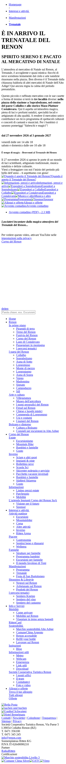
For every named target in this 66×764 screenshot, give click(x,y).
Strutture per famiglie (28, 553)
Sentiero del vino (26, 599)
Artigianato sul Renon (29, 586)
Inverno (13, 454)
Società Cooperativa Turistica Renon (30, 672)
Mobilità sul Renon (27, 615)
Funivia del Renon (27, 335)
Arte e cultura (17, 394)
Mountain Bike (25, 444)
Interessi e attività (19, 510)
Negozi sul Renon (26, 582)
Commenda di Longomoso (31, 414)
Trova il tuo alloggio (20, 691)
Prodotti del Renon (27, 589)
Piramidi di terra (25, 328)
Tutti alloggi (16, 695)
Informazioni (16, 487)
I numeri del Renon (27, 421)
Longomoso (23, 364)
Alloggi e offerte (18, 688)
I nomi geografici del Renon (32, 404)
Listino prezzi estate (27, 490)
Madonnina (22, 381)
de (2, 308)
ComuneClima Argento (29, 632)
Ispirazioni (15, 645)
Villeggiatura (23, 398)
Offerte (13, 698)
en (7, 308)
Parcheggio (22, 493)
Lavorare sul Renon (27, 642)
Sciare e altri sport (26, 457)
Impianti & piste (25, 460)
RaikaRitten (8, 750)
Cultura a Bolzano (26, 427)
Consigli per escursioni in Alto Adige (37, 431)
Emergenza (22, 662)
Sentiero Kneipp (25, 596)
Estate (12, 437)
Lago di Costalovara (28, 341)
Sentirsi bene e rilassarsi (30, 543)
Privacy (17, 721)
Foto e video (23, 685)
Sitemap (6, 721)
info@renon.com (11, 737)
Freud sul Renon (25, 407)
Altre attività (23, 526)
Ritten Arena (23, 533)
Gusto (19, 450)
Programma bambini (28, 556)
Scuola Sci (22, 467)
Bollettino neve (25, 464)
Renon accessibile (26, 635)
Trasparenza (49, 717)
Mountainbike (24, 520)
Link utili (21, 665)
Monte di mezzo (25, 368)
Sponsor (21, 506)
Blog (19, 648)
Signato (20, 384)
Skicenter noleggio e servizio (33, 470)
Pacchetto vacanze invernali (32, 473)
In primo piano (17, 325)
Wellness (21, 546)
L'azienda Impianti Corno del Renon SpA (33, 500)
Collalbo (21, 355)
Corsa (19, 523)
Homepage (15, 4)
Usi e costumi (24, 417)
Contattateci (23, 681)
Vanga (19, 378)
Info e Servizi (16, 606)
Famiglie (14, 549)
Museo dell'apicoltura (28, 401)
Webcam (21, 658)
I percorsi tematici (26, 348)
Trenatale (21, 573)
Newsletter (19, 717)
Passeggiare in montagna (30, 345)
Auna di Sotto (24, 361)
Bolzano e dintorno (20, 424)
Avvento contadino (29, 212)
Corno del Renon (26, 338)
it (5, 308)
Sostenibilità (16, 625)
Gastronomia (23, 539)
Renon (12, 322)
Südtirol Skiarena (26, 480)
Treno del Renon (26, 331)
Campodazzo (23, 388)
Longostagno (23, 371)
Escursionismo (24, 440)
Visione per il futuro (27, 503)
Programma (23, 569)
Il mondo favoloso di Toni (31, 563)
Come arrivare (24, 612)
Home (12, 318)
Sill (18, 391)
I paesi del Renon (19, 351)
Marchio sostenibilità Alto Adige (35, 629)
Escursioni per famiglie (29, 559)
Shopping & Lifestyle (21, 579)
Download (22, 668)
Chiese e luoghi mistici (29, 411)
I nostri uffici (23, 675)
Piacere (13, 536)
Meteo (19, 655)
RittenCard (15, 622)
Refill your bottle (26, 639)
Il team (20, 678)
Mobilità (21, 497)
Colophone (33, 717)
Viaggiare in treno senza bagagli (34, 619)
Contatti (6, 717)
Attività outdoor (18, 513)
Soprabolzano (24, 358)
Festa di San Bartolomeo (30, 576)
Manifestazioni (17, 566)
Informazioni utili (19, 652)
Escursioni (22, 516)
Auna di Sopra (24, 374)
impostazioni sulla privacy (16, 238)
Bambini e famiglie (27, 447)
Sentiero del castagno (28, 602)
